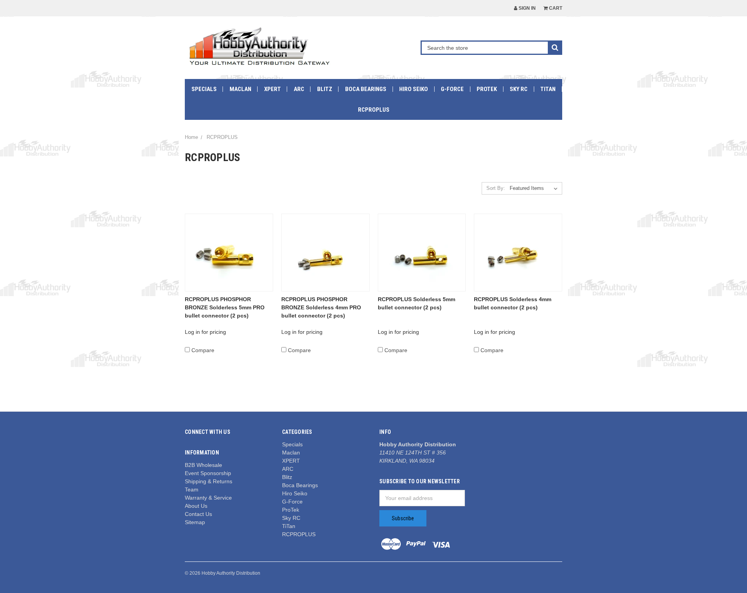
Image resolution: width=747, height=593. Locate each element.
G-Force (452, 89)
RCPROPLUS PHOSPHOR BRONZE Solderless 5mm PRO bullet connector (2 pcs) (225, 307)
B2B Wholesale (203, 465)
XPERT (272, 89)
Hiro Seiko (413, 89)
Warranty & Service (208, 498)
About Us (196, 506)
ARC (299, 89)
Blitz (324, 89)
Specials (204, 89)
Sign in (526, 8)
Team (191, 489)
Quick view (229, 252)
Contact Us (198, 514)
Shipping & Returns (208, 481)
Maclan (240, 89)
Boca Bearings (365, 89)
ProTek (487, 89)
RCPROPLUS (373, 109)
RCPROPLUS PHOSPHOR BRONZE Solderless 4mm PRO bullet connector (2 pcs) (321, 307)
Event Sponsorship (208, 473)
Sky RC (519, 89)
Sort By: (495, 188)
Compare (202, 350)
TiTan (548, 89)
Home (191, 137)
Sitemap (195, 522)
